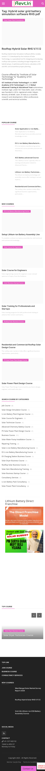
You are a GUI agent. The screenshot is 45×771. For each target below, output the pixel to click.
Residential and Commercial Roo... (28, 186)
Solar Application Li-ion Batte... (27, 129)
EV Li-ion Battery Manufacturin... (28, 143)
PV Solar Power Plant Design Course (16, 431)
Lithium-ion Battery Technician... (28, 172)
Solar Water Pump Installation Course (16, 439)
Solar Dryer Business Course (13, 460)
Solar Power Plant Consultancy (14, 486)
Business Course (8, 435)
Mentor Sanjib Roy (14, 762)
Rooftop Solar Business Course (14, 465)
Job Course (6, 405)
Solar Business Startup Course (14, 473)
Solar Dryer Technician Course (18, 635)
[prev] (33, 615)
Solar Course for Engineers (14, 270)
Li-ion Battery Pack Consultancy (14, 482)
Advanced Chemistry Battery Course (16, 427)
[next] (39, 615)
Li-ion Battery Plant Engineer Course (16, 414)
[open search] (42, 3)
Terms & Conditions (30, 762)
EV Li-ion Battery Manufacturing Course (17, 452)
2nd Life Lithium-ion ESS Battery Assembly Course (27, 712)
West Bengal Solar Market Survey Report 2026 (28, 689)
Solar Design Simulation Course (14, 410)
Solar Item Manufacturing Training (15, 469)
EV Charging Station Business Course (16, 456)
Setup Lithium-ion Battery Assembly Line (21, 234)
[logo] (23, 3)
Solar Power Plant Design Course (17, 383)
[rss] (4, 733)
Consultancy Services (10, 477)
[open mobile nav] (3, 3)
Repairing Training (9, 443)
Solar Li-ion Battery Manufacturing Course (18, 448)
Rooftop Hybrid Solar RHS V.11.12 (21, 48)
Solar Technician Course (11, 422)
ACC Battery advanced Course (27, 158)
